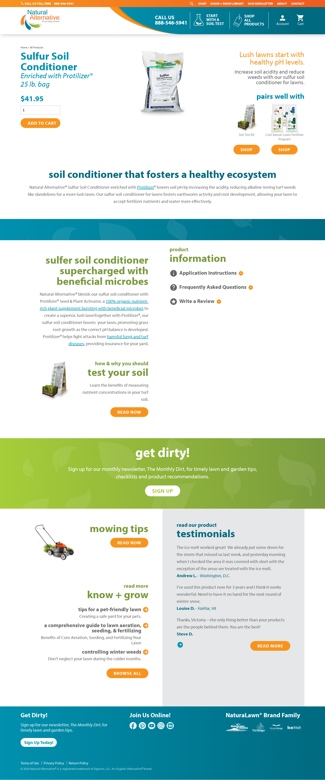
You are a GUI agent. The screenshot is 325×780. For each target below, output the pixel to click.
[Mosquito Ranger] (276, 731)
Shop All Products (254, 20)
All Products (36, 47)
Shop (202, 4)
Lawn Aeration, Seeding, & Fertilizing (92, 628)
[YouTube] (151, 725)
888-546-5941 (64, 4)
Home (24, 47)
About (282, 4)
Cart (300, 20)
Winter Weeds (111, 651)
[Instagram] (160, 725)
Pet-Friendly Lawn (109, 609)
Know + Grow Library (227, 4)
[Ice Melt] (294, 731)
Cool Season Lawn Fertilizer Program (284, 136)
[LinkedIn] (170, 725)
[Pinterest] (142, 725)
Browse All (127, 673)
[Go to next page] (180, 643)
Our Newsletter (260, 4)
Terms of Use (30, 763)
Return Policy (78, 763)
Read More (270, 646)
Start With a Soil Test (215, 20)
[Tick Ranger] (259, 731)
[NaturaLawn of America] (237, 731)
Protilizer (145, 187)
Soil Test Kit (246, 134)
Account (282, 20)
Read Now (129, 412)
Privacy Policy (54, 763)
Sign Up (162, 490)
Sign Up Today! (38, 742)
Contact (297, 4)
